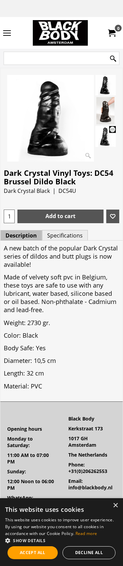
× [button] (115, 505)
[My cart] (111, 33)
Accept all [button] (32, 552)
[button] (61, 540)
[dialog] (61, 532)
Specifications (65, 235)
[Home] (60, 33)
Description (21, 235)
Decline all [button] (89, 552)
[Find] (113, 58)
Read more (86, 533)
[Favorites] (112, 216)
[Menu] (7, 33)
